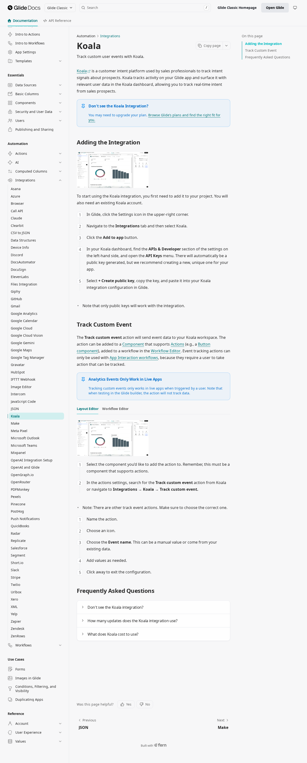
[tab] (23, 20)
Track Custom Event (261, 50)
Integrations (110, 36)
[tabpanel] (153, 497)
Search (147, 7)
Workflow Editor (166, 351)
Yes (128, 704)
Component (133, 344)
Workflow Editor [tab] (115, 408)
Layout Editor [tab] (87, 408)
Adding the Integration (263, 43)
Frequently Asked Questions (267, 57)
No (147, 704)
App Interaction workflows (134, 357)
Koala (82, 71)
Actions (177, 344)
